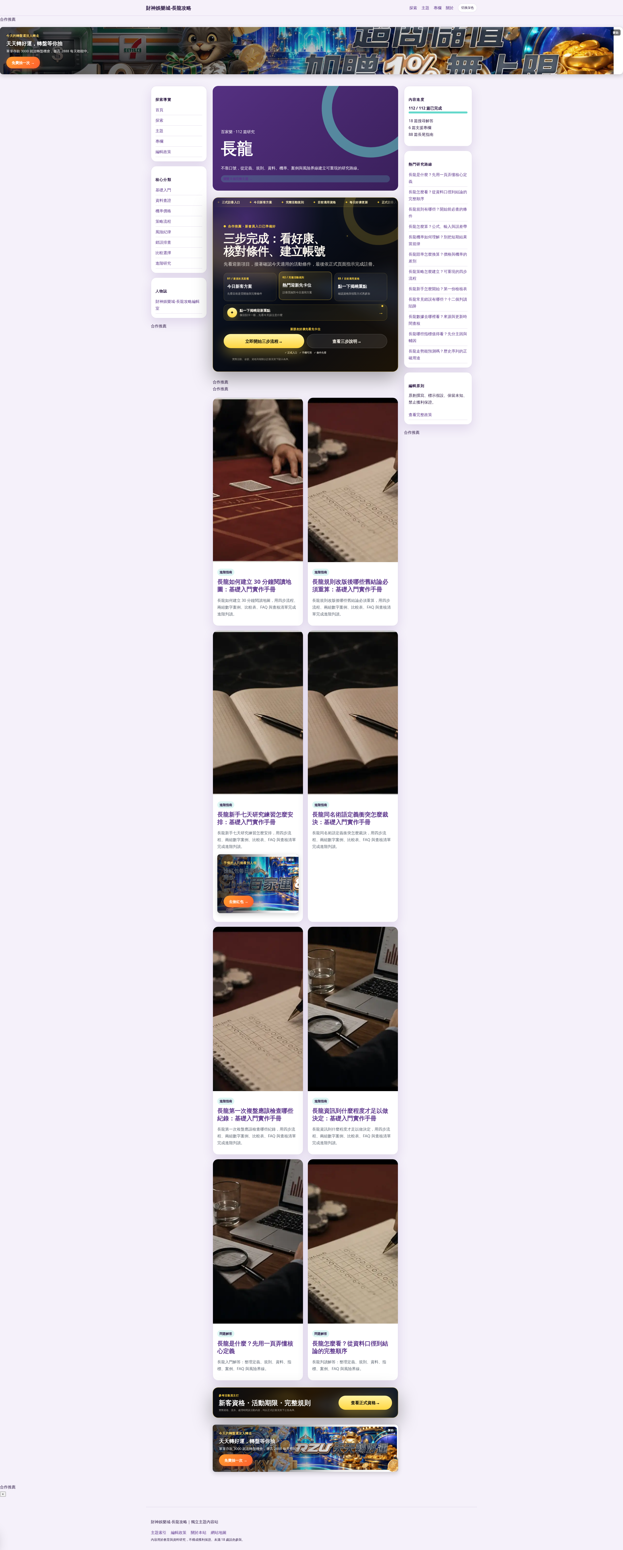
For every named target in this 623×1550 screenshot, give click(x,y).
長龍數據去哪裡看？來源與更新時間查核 (438, 320)
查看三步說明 (346, 341)
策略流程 (163, 221)
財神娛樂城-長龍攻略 (168, 8)
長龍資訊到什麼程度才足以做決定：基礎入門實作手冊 (350, 1114)
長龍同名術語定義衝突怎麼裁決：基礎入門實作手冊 (350, 818)
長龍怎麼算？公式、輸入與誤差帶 (438, 226)
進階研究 (163, 263)
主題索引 (158, 1532)
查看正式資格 (365, 1402)
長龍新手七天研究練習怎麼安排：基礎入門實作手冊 (255, 818)
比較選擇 (163, 252)
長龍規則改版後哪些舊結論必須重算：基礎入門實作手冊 (350, 585)
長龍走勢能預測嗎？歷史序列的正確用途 (438, 354)
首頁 (159, 109)
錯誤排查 (163, 242)
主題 (425, 7)
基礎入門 (163, 190)
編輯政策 (163, 151)
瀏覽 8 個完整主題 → (237, 178)
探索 (413, 7)
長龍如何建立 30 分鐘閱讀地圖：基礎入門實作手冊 (254, 585)
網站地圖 (218, 1532)
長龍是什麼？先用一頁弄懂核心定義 (255, 1347)
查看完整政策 (420, 414)
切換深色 (467, 7)
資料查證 (163, 200)
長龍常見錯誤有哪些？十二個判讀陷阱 (438, 303)
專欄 (437, 7)
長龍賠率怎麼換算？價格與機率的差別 (438, 257)
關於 (450, 7)
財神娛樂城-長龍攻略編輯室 (178, 305)
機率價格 (163, 210)
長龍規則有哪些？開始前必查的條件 (438, 212)
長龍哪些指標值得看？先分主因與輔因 (438, 337)
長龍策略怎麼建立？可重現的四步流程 (438, 275)
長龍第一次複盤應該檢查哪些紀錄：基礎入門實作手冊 (255, 1114)
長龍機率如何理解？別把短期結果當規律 (438, 240)
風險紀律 (163, 231)
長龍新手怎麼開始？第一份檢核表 (438, 288)
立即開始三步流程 (264, 341)
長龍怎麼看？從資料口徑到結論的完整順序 (350, 1347)
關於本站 (198, 1532)
